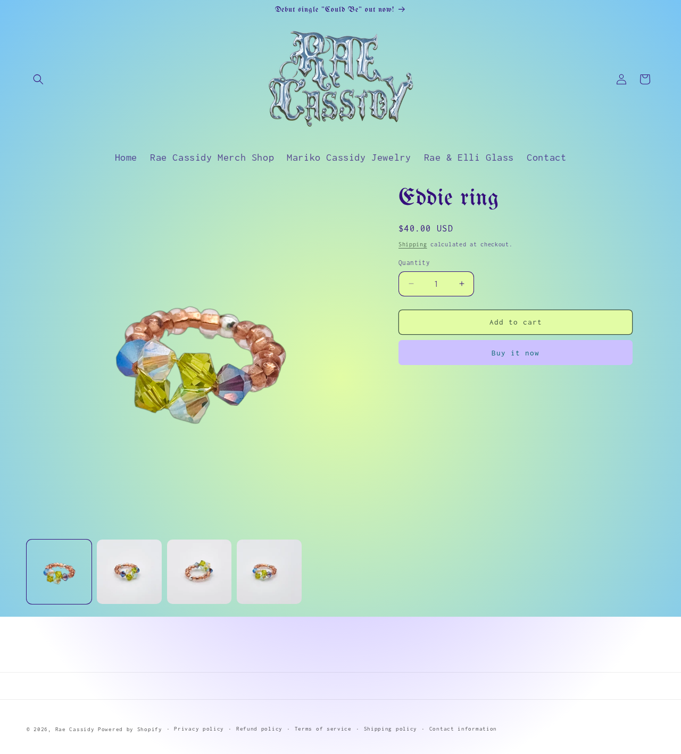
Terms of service (323, 729)
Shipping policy (391, 729)
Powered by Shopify (130, 729)
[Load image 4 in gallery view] (269, 572)
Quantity (414, 262)
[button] (38, 79)
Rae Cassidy (75, 729)
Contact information (463, 729)
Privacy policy (199, 729)
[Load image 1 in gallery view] (59, 572)
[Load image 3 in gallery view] (199, 572)
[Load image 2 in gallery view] (129, 572)
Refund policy (259, 729)
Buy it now (515, 353)
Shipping (412, 244)
